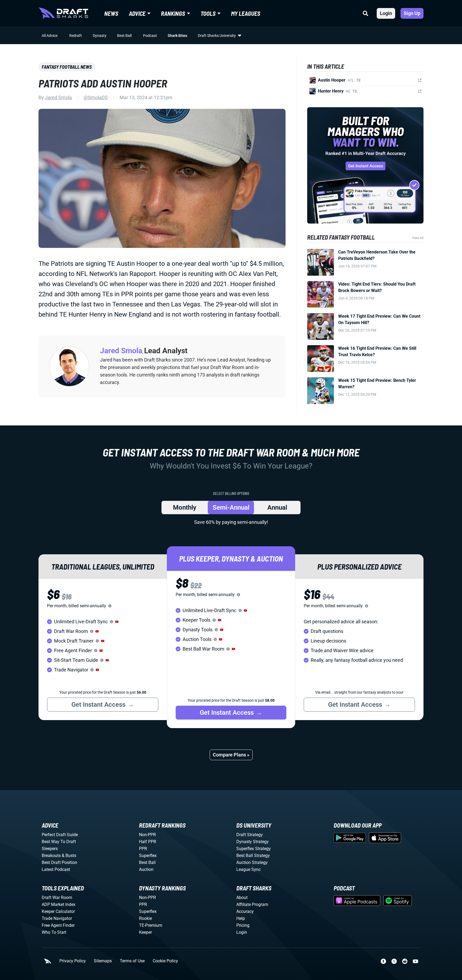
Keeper (145, 932)
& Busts (69, 855)
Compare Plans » (231, 755)
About (242, 897)
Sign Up (412, 13)
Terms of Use (132, 961)
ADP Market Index (58, 904)
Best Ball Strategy (253, 855)
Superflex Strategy (253, 848)
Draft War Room (57, 897)
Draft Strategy (249, 834)
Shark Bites (177, 35)
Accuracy (245, 911)
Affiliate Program (252, 904)
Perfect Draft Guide (60, 834)
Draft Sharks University (217, 35)
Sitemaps (103, 961)
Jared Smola (58, 97)
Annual (277, 507)
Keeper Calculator (58, 911)
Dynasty (99, 35)
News (111, 13)
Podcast (150, 35)
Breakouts (51, 855)
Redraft (75, 35)
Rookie (145, 918)
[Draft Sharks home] (63, 13)
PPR (143, 848)
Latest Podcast (56, 869)
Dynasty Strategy (252, 841)
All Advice (49, 35)
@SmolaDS (96, 97)
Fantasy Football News (67, 67)
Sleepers (50, 848)
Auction (146, 869)
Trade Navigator (57, 918)
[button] (116, 621)
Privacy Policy (72, 961)
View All (418, 238)
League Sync (248, 869)
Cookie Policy (165, 961)
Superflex (148, 855)
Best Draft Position (59, 862)
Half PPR (147, 841)
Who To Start (54, 932)
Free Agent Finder (58, 925)
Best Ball (124, 35)
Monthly (184, 507)
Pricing (242, 925)
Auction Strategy (252, 862)
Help (240, 918)
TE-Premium (150, 925)
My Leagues (245, 13)
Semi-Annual (231, 507)
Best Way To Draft (59, 841)
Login (386, 13)
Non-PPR (147, 834)
